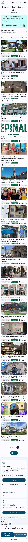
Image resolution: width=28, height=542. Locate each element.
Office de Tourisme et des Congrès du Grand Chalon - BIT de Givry (13, 377)
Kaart (15, 453)
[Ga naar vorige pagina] (13, 447)
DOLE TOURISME (7, 279)
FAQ (3, 495)
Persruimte (5, 489)
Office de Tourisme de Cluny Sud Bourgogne (12, 417)
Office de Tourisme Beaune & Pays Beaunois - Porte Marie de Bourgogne (13, 397)
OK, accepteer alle (20, 534)
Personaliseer (14, 539)
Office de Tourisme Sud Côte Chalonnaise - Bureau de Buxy (11, 437)
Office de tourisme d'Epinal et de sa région (12, 137)
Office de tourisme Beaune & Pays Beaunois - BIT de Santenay (12, 220)
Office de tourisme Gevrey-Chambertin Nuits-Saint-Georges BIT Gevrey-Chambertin (13, 158)
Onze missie (14, 484)
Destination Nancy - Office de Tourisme (11, 260)
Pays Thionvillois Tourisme (9, 201)
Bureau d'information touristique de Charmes (12, 117)
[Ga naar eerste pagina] (10, 447)
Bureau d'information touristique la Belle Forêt (12, 317)
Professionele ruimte (8, 492)
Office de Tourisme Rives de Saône (12, 54)
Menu (21, 3)
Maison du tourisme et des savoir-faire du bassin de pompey (13, 337)
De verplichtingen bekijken (11, 25)
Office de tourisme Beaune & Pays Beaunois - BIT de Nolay (12, 357)
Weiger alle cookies (7, 534)
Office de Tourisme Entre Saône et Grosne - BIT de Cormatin (12, 240)
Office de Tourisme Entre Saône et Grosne (12, 73)
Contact (14, 480)
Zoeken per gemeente (7, 30)
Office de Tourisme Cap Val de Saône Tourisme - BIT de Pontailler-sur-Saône (13, 95)
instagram (20, 475)
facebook (8, 475)
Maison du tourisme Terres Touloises (13, 298)
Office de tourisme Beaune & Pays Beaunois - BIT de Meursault (12, 182)
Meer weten (14, 512)
